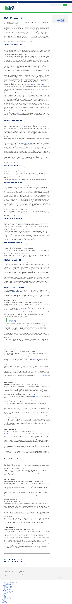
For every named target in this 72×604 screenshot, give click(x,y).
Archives (3, 595)
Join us (13, 571)
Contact (23, 2)
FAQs (5, 588)
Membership (7, 2)
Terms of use (21, 569)
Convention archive (7, 597)
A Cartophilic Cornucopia (8, 591)
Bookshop (6, 575)
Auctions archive (7, 596)
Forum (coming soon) (16, 2)
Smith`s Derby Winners (45, 375)
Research (6, 574)
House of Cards (7, 571)
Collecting (6, 572)
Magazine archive (7, 598)
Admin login (21, 574)
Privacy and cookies (22, 571)
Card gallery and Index (8, 586)
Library (5, 593)
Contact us (14, 572)
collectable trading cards (12, 212)
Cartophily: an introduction (9, 587)
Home (6, 569)
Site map (20, 572)
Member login (4, 602)
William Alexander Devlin (15, 305)
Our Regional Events (8, 583)
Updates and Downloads (8, 592)
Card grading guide (7, 589)
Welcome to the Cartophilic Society (10, 582)
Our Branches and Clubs (8, 584)
